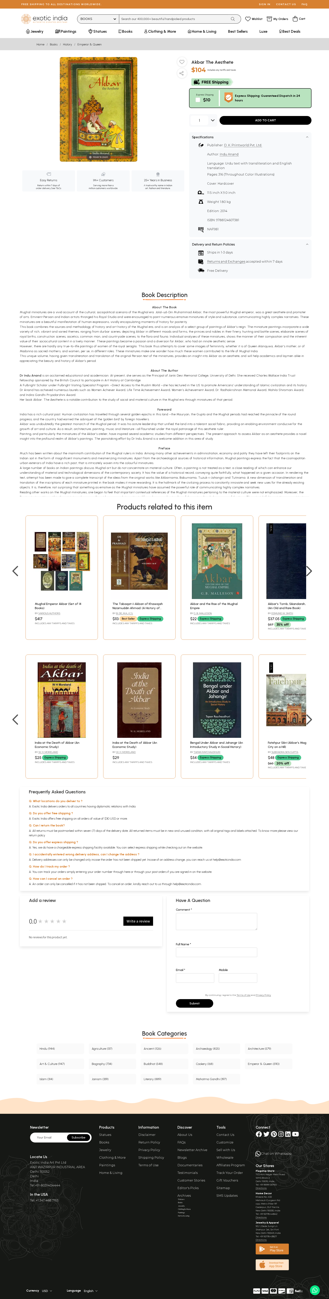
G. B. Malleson (203, 613)
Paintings (107, 1165)
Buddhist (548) (153, 1064)
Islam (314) (46, 1079)
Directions (261, 1188)
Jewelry (105, 1150)
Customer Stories (191, 1180)
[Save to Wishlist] (182, 63)
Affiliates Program (230, 1165)
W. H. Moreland (48, 752)
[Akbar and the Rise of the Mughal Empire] (217, 598)
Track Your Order (229, 1173)
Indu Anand (229, 154)
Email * (180, 970)
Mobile (223, 970)
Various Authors (49, 613)
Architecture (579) (259, 1048)
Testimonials (187, 1173)
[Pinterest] (274, 1135)
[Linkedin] (288, 1135)
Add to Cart (265, 120)
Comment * (184, 909)
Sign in (265, 4)
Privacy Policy (263, 995)
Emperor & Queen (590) (263, 1064)
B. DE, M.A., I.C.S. (124, 613)
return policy (37, 835)
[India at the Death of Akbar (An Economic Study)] (61, 737)
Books (53, 44)
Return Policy (149, 1142)
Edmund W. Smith (282, 613)
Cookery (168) (204, 1064)
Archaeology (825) (208, 1048)
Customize (224, 1142)
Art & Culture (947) (52, 1064)
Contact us (286, 4)
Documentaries (189, 1165)
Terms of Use (243, 995)
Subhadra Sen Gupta (285, 752)
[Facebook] (259, 1135)
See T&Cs (56, 188)
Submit (194, 1003)
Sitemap (223, 1188)
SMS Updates (227, 1195)
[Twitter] (266, 1135)
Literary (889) (152, 1079)
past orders (159, 872)
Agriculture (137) (102, 1048)
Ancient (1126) (152, 1048)
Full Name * (183, 944)
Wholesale (224, 1157)
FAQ (305, 4)
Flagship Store (265, 1170)
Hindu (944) (47, 1048)
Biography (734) (102, 1064)
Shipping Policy (151, 1157)
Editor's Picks (188, 1188)
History (67, 44)
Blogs (182, 1157)
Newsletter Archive (192, 1150)
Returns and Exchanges (226, 261)
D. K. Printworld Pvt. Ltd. (243, 145)
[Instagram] (281, 1135)
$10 (206, 99)
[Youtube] (295, 1135)
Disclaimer (147, 1135)
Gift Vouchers (227, 1180)
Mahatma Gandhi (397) (211, 1079)
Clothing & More (112, 1157)
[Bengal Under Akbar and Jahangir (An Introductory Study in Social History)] (217, 737)
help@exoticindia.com (227, 859)
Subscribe (78, 1137)
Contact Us (225, 1135)
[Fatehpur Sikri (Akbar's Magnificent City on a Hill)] (294, 737)
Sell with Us (225, 1150)
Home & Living (110, 1173)
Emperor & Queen (89, 44)
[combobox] (173, 19)
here (127, 872)
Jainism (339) (100, 1079)
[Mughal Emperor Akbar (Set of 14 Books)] (61, 598)
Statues (105, 1135)
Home (40, 44)
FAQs (181, 1142)
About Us (184, 1135)
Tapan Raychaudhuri (207, 752)
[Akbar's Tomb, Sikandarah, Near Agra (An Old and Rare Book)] (294, 598)
